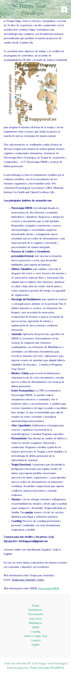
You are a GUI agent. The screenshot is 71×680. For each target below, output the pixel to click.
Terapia (35, 605)
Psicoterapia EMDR (48, 588)
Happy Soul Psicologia (33, 9)
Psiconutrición (35, 614)
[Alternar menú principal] (64, 9)
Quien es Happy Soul (35, 635)
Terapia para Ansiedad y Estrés (28, 579)
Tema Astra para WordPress (47, 667)
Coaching (35, 631)
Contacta (36, 640)
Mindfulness (35, 622)
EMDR (35, 627)
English (35, 644)
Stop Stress (35, 618)
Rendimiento (35, 609)
